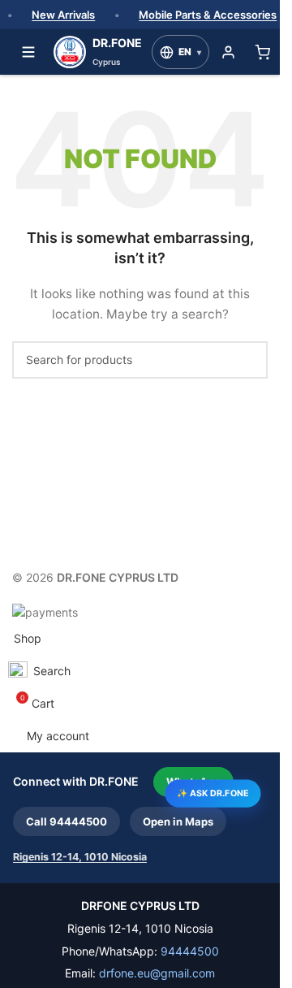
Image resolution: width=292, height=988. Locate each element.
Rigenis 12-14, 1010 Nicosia (80, 857)
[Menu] (28, 52)
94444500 (190, 951)
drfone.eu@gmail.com (157, 973)
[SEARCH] (249, 360)
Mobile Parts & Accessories (208, 14)
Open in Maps (178, 821)
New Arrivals (63, 14)
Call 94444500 (66, 821)
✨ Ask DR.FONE (213, 792)
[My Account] (228, 52)
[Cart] (262, 52)
